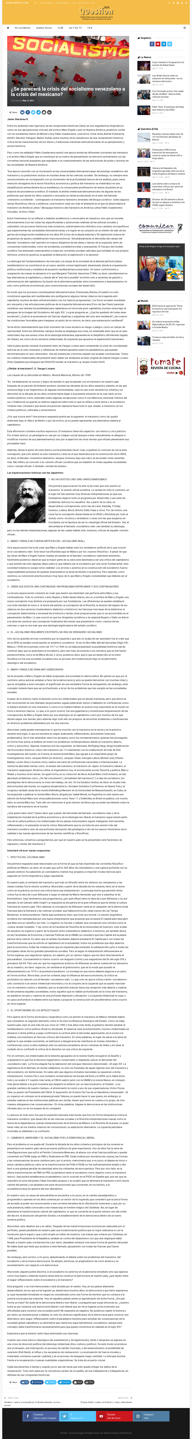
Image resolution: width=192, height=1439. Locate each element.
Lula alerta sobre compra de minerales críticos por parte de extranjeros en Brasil (167, 187)
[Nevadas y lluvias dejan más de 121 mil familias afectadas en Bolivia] (143, 137)
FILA (93, 3)
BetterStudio (126, 1433)
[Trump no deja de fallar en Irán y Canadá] (143, 340)
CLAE (74, 3)
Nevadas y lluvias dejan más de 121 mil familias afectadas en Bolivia (167, 137)
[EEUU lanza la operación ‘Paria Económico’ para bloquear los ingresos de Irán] (143, 309)
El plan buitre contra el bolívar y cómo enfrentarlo (106, 1402)
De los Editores (47, 3)
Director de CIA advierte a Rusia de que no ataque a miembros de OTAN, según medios (168, 202)
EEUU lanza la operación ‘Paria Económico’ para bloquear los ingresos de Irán (167, 309)
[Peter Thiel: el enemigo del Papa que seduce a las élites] (143, 110)
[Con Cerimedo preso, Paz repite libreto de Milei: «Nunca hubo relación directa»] (143, 94)
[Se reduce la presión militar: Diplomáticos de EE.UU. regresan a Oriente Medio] (143, 325)
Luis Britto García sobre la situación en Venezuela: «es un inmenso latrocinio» (167, 78)
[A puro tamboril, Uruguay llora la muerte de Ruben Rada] (143, 66)
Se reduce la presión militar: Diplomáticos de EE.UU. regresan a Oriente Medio (168, 324)
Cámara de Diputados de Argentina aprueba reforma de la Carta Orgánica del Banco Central (168, 171)
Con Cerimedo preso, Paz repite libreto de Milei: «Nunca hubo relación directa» (168, 94)
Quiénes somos (62, 3)
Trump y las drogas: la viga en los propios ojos (159, 246)
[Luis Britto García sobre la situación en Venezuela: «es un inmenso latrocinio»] (143, 79)
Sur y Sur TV (83, 3)
